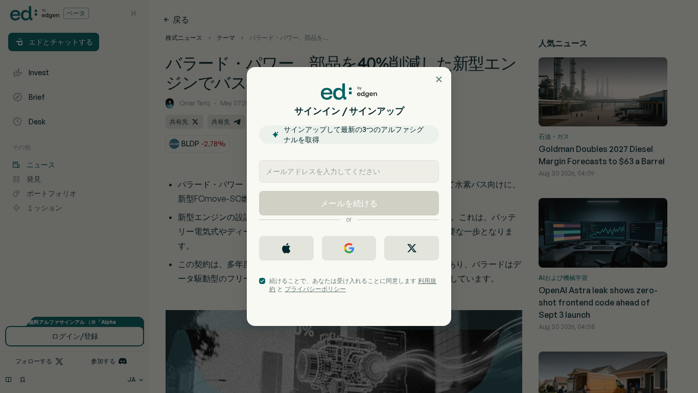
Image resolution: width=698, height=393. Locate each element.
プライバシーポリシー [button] (315, 289)
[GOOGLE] (349, 248)
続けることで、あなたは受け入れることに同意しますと (352, 285)
